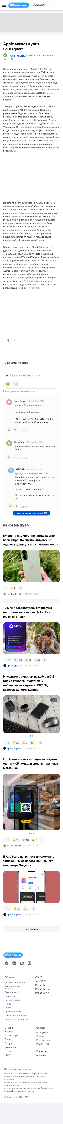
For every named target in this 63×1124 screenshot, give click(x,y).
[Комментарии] (5, 588)
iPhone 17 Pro (42, 988)
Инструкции (42, 1032)
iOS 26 (38, 977)
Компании (10, 1047)
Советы (40, 1027)
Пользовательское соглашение (18, 1069)
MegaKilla (19, 442)
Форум (8, 1043)
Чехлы (8, 1003)
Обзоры (9, 977)
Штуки (8, 1007)
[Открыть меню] (4, 5)
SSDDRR (20, 469)
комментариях (29, 391)
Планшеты (10, 995)
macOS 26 (40, 981)
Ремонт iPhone (43, 1043)
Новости (9, 1031)
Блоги (8, 1039)
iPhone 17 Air (42, 992)
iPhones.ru (12, 1096)
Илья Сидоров (14, 593)
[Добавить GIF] (15, 384)
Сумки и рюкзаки (13, 1011)
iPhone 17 (40, 985)
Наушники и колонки (15, 982)
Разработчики (43, 1040)
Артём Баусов (14, 665)
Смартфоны (10, 992)
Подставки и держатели (16, 1018)
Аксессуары (11, 1035)
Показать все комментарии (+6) (31, 513)
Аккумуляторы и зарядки (13, 987)
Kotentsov (19, 401)
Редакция (41, 1051)
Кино (7, 1054)
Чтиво (8, 1051)
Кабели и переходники (16, 1015)
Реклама (41, 1055)
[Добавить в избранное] (5, 59)
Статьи (9, 1027)
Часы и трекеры (12, 999)
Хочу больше (31, 929)
